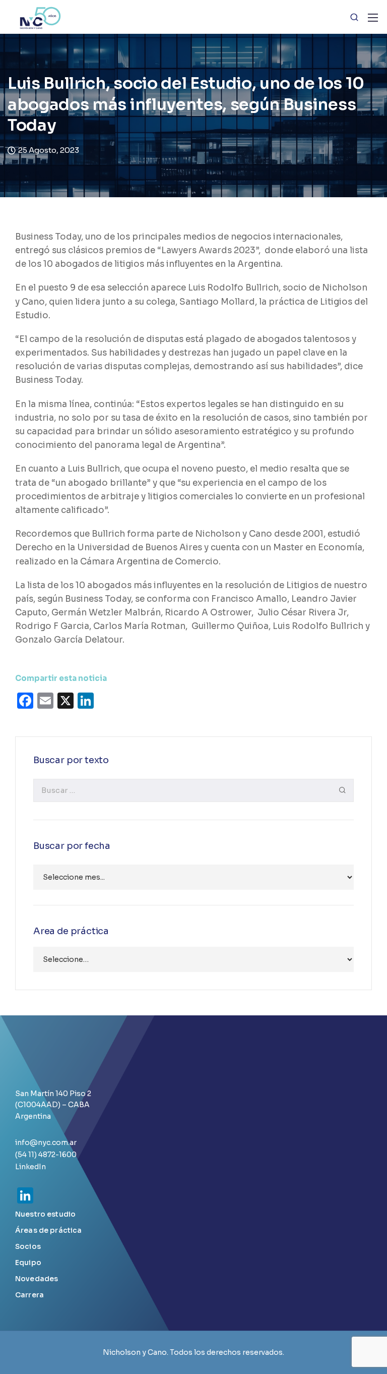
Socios (28, 1246)
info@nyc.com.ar (46, 1142)
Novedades (36, 1278)
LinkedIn (30, 1166)
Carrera (29, 1294)
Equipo (28, 1262)
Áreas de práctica (48, 1230)
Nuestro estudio (45, 1214)
